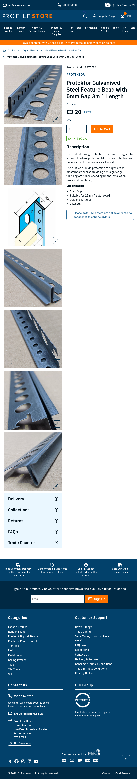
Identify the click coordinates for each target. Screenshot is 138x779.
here (112, 43)
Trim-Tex (71, 29)
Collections (19, 505)
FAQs (13, 527)
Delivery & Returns (85, 655)
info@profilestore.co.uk (19, 5)
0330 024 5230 (70, 5)
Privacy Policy (83, 669)
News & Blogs (82, 622)
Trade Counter (21, 538)
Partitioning (90, 27)
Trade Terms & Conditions (90, 664)
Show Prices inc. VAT (125, 5)
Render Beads (21, 29)
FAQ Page (80, 641)
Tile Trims (125, 29)
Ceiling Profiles (104, 29)
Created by (115, 769)
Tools (116, 27)
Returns (15, 516)
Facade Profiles (8, 29)
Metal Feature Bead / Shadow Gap (63, 50)
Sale (133, 27)
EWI (79, 27)
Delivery (16, 494)
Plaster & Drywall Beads (37, 29)
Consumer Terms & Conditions (92, 659)
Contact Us (81, 650)
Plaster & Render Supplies (56, 31)
